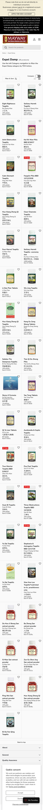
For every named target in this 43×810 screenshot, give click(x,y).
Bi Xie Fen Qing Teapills (8, 733)
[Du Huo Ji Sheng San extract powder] (10, 612)
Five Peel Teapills (31, 466)
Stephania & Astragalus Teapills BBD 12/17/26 (31, 546)
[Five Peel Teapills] (32, 455)
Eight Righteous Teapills (8, 104)
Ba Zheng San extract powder (30, 624)
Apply (11, 10)
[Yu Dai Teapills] (10, 532)
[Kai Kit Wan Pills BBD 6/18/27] (32, 129)
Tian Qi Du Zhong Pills (31, 360)
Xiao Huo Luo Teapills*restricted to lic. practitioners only (31, 586)
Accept (20, 793)
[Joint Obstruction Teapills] (10, 129)
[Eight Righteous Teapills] (10, 92)
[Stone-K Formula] (10, 384)
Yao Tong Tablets (30, 395)
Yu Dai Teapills (8, 543)
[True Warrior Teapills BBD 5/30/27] (10, 455)
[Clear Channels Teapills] (32, 201)
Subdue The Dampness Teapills (9, 360)
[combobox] (21, 47)
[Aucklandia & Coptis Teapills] (32, 419)
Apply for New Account (21, 14)
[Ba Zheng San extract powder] (32, 612)
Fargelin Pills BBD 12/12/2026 (31, 177)
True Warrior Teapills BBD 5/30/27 (7, 469)
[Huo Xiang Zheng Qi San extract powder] (32, 685)
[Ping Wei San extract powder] (10, 685)
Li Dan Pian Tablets (10, 288)
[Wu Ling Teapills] (32, 277)
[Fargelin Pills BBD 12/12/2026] (32, 165)
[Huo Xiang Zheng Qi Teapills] (10, 201)
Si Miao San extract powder (10, 661)
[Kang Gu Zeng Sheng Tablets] (32, 310)
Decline (20, 798)
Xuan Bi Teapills (8, 505)
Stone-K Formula (9, 395)
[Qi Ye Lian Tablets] (10, 419)
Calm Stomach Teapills (8, 177)
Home (4, 53)
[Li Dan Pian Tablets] (10, 277)
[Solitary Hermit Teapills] (32, 92)
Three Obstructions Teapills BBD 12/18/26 (31, 507)
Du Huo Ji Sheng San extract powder (10, 624)
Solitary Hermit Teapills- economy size (31, 252)
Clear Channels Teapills (30, 213)
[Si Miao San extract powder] (10, 648)
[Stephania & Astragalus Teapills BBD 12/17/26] (32, 532)
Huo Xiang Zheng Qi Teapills (10, 213)
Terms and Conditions (17, 787)
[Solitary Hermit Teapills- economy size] (32, 238)
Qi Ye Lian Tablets (9, 430)
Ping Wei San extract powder (8, 697)
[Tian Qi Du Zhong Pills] (32, 348)
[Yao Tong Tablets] (32, 384)
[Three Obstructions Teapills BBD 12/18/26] (32, 494)
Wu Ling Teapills (30, 288)
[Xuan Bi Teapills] (10, 494)
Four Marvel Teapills (10, 249)
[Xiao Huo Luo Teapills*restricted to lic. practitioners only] (32, 571)
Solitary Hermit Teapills (30, 104)
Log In (20, 7)
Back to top (21, 742)
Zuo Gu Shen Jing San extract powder (32, 661)
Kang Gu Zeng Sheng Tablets (29, 322)
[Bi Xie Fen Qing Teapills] (10, 721)
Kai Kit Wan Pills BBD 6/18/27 (30, 141)
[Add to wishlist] (18, 85)
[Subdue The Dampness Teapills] (10, 348)
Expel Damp (11, 53)
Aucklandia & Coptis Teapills (32, 431)
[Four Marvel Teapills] (10, 238)
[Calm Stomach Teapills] (10, 165)
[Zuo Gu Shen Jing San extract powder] (32, 648)
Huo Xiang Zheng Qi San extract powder (32, 697)
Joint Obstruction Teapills (9, 141)
